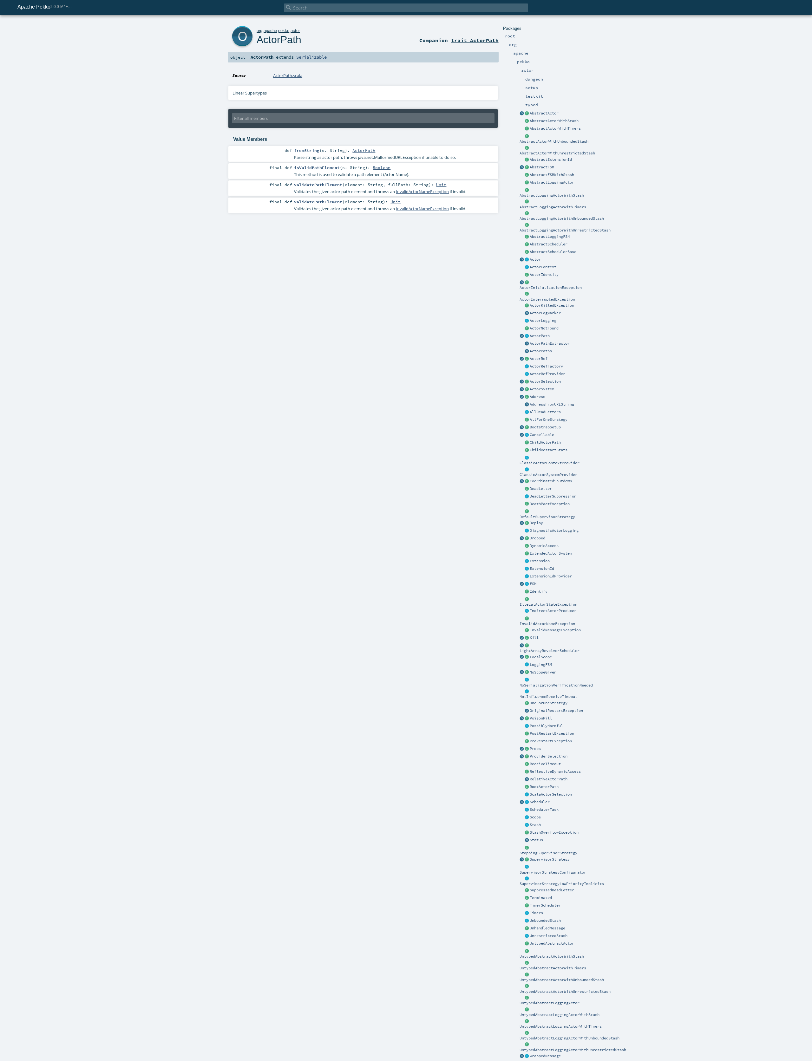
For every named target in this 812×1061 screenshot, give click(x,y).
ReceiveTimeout (545, 764)
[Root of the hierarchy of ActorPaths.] (526, 787)
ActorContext (543, 267)
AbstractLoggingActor (552, 182)
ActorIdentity (544, 274)
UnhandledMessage (547, 928)
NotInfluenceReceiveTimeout (548, 696)
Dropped (537, 538)
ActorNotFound (544, 328)
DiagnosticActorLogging (554, 530)
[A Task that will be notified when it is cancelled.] (526, 809)
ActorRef (538, 358)
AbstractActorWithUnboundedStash (554, 141)
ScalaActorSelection (551, 794)
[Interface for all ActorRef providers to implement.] (526, 374)
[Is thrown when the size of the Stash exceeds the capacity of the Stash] (526, 832)
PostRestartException (552, 733)
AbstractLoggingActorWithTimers (553, 207)
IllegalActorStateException (548, 604)
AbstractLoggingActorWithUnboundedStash (562, 218)
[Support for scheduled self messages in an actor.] (526, 905)
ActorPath (540, 336)
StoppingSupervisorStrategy (548, 853)
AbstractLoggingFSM (550, 236)
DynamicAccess (544, 546)
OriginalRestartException (556, 710)
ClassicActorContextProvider (550, 463)
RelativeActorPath (548, 779)
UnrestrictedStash (548, 936)
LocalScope (541, 657)
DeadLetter (541, 488)
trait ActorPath (475, 40)
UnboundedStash (545, 920)
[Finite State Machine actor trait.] (526, 584)
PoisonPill (541, 718)
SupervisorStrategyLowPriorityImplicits (562, 884)
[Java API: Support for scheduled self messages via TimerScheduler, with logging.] (526, 202)
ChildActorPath (545, 442)
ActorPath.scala (287, 75)
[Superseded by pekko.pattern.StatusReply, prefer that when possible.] (526, 840)
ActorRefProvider (547, 374)
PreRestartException (551, 741)
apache (270, 30)
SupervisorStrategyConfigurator (553, 872)
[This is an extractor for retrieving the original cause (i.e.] (526, 710)
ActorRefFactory (546, 366)
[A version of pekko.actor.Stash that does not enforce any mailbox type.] (526, 936)
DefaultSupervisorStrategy (547, 517)
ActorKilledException (552, 305)
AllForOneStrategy (548, 419)
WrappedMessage (545, 1056)
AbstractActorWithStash (554, 121)
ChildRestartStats (548, 450)
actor (295, 30)
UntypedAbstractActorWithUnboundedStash (562, 980)
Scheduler (540, 802)
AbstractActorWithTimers (555, 128)
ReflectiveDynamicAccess (555, 771)
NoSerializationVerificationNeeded (556, 685)
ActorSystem (542, 389)
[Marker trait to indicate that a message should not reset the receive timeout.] (526, 691)
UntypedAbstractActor (552, 943)
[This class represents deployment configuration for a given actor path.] (526, 523)
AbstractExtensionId (551, 159)
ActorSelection (545, 381)
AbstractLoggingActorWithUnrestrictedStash (565, 230)
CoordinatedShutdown (551, 481)
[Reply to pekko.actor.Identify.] (526, 274)
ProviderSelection (548, 756)
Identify (538, 591)
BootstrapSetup (545, 427)
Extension (540, 561)
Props (535, 748)
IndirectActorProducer (553, 611)
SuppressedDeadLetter (552, 890)
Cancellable (542, 435)
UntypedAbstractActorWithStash (552, 956)
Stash (535, 825)
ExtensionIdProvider (551, 576)
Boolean (381, 167)
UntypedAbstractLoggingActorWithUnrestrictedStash (573, 1050)
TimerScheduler (545, 905)
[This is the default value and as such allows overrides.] (526, 672)
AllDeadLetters (545, 412)
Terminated (541, 897)
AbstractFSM (542, 167)
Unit (441, 184)
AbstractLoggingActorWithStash (552, 195)
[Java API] (526, 351)
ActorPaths (541, 351)
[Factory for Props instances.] (521, 749)
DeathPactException (550, 504)
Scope (535, 817)
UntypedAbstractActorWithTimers (553, 968)
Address (537, 396)
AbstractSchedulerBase (553, 252)
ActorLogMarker (545, 313)
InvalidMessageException (555, 630)
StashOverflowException (554, 832)
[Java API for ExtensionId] (526, 159)
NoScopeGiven (543, 672)
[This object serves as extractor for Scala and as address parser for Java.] (526, 404)
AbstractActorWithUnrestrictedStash (557, 153)
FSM (533, 584)
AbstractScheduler (548, 244)
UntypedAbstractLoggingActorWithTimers (561, 1026)
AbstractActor (544, 113)
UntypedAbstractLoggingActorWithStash (559, 1014)
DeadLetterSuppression (553, 496)
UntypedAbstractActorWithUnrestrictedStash (565, 991)
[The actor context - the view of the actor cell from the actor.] (526, 267)
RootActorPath (544, 786)
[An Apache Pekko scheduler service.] (526, 244)
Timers (536, 913)
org (259, 30)
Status (536, 840)
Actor (535, 259)
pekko (283, 30)
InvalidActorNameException (547, 624)
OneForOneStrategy (548, 703)
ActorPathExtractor (550, 343)
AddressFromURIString (552, 404)
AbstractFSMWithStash (552, 174)
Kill (534, 637)
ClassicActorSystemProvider (548, 474)
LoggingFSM (541, 664)
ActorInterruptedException (547, 299)
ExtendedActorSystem (551, 553)
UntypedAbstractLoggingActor (550, 1003)
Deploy (536, 523)
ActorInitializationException (551, 287)
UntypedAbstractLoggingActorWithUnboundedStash (569, 1038)
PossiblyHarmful (546, 726)
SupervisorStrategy (550, 859)
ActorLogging (543, 320)
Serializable (311, 57)
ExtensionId (542, 568)
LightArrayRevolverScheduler (550, 650)
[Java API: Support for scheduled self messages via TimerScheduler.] (526, 128)
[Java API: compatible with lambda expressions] (521, 113)
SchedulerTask (544, 809)
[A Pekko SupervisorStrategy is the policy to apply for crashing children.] (526, 859)
